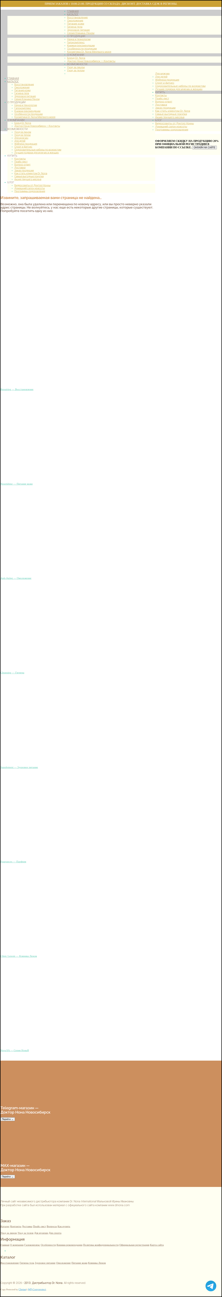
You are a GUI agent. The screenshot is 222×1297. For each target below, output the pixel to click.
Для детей (19, 140)
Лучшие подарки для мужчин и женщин (36, 152)
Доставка (19, 167)
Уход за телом (22, 135)
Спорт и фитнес (23, 146)
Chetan (22, 1289)
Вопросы (52, 1226)
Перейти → (8, 1119)
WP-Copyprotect (37, 1289)
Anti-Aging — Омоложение (16, 578)
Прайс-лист (21, 161)
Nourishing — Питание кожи (17, 483)
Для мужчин (21, 138)
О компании (17, 1244)
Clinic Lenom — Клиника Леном (19, 956)
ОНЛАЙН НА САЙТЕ (204, 147)
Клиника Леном (97, 1262)
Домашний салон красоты (29, 188)
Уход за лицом (22, 132)
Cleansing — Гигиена (12, 672)
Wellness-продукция (25, 143)
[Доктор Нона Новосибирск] (34, 72)
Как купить (64, 1226)
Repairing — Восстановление (17, 389)
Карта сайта (157, 1244)
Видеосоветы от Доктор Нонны (32, 185)
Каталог (5, 1226)
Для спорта (55, 1232)
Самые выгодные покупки (29, 176)
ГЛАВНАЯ (13, 78)
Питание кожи (22, 90)
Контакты (20, 158)
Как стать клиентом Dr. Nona (30, 173)
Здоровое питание (25, 96)
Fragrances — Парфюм (13, 861)
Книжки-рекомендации (27, 111)
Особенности (48, 1244)
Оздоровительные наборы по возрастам (37, 149)
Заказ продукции (24, 170)
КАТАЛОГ (13, 81)
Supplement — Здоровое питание (19, 767)
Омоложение (21, 87)
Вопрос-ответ (22, 164)
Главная (5, 1244)
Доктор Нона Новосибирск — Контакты (37, 126)
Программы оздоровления (29, 191)
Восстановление (24, 84)
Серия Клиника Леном (27, 99)
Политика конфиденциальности (101, 1244)
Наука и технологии (25, 105)
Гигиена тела (21, 93)
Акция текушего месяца (27, 179)
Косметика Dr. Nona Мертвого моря (34, 117)
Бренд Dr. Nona (22, 123)
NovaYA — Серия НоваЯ (15, 1050)
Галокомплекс (22, 108)
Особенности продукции (28, 114)
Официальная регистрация (134, 1244)
